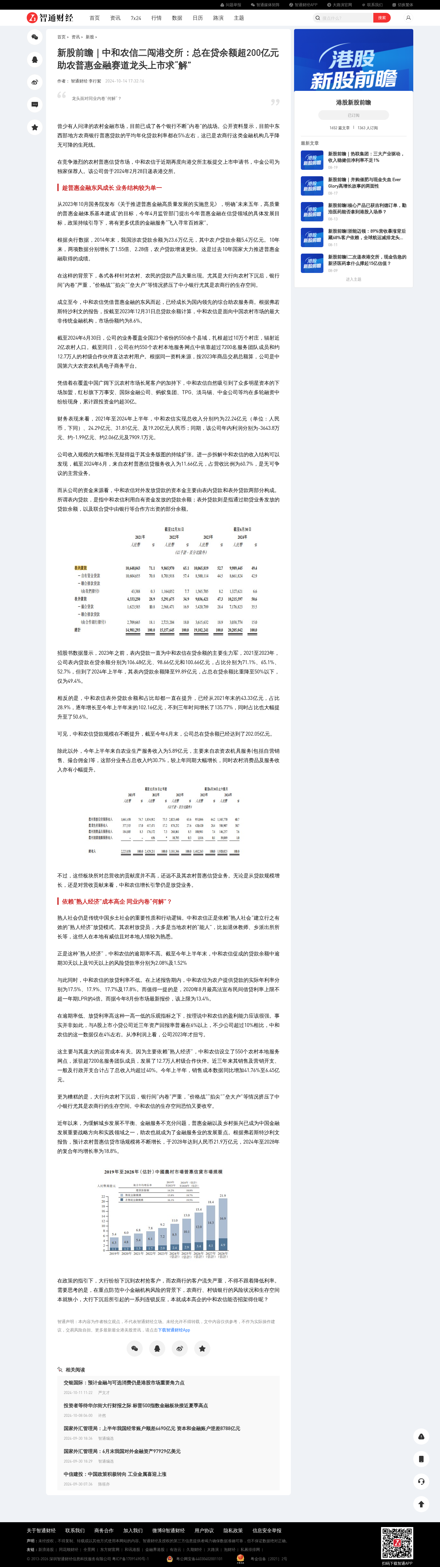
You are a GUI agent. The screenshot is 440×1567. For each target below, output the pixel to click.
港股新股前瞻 (353, 102)
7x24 (136, 18)
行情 (156, 17)
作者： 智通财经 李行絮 (79, 80)
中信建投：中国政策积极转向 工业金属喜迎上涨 (115, 1474)
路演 (218, 17)
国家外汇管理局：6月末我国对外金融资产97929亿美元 (122, 1451)
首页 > (63, 36)
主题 (239, 17)
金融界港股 (155, 1549)
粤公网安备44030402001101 (199, 1558)
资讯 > (77, 36)
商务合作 (104, 1530)
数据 (177, 17)
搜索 (382, 17)
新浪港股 (46, 1549)
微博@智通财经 (168, 1530)
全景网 (89, 1549)
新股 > (91, 36)
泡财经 (229, 1549)
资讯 (115, 17)
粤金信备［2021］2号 (269, 1558)
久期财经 (194, 1549)
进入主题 (353, 279)
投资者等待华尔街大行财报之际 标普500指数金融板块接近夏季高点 (136, 1405)
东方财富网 (110, 1549)
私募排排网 (250, 1549)
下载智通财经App (174, 1329)
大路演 (213, 1549)
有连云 (175, 1549)
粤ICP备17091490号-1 (130, 1558)
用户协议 (204, 1530)
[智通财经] (50, 17)
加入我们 (133, 1530)
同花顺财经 (68, 1549)
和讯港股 (132, 1549)
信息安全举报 (267, 1530)
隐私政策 (233, 1530)
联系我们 (75, 1530)
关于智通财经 (41, 1530)
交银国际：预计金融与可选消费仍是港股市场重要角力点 (124, 1382)
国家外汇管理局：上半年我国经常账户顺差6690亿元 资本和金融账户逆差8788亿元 (152, 1428)
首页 (95, 17)
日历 (198, 17)
